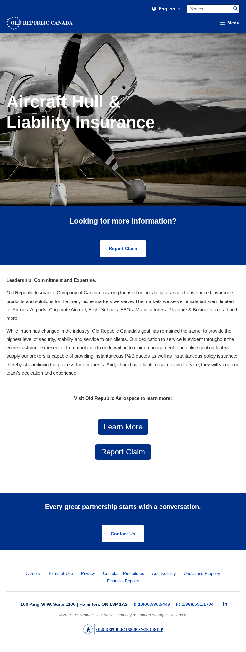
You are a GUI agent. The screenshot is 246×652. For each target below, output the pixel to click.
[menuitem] (225, 604)
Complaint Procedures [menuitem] (123, 574)
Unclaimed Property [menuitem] (202, 574)
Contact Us (123, 533)
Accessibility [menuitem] (164, 574)
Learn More (123, 426)
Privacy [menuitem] (88, 574)
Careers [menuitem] (33, 574)
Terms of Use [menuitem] (60, 574)
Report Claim (123, 248)
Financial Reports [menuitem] (123, 581)
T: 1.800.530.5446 (151, 604)
